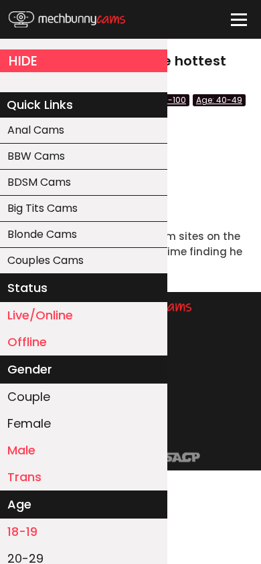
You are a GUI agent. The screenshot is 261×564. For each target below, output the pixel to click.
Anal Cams (35, 130)
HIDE (23, 60)
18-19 (22, 531)
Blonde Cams (42, 234)
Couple (28, 396)
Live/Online (40, 315)
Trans (24, 476)
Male (21, 450)
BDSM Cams (39, 182)
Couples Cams (45, 260)
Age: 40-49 (219, 100)
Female (29, 423)
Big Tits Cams (42, 208)
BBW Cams (36, 156)
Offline (27, 341)
